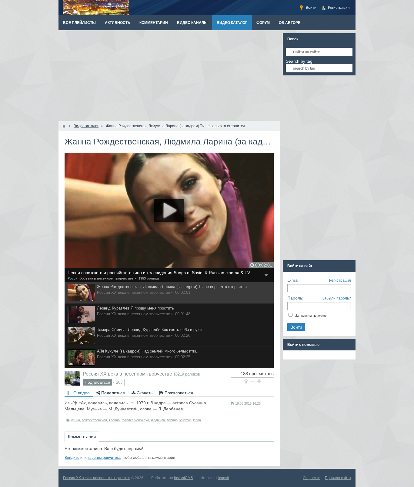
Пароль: (295, 298)
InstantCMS (183, 478)
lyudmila (185, 420)
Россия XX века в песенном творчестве (100, 278)
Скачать (143, 392)
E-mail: (294, 280)
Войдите (72, 458)
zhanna (114, 420)
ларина (172, 420)
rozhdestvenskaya (135, 420)
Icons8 (223, 478)
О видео (81, 392)
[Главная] (64, 126)
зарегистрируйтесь (104, 458)
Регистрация (340, 280)
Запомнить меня (311, 315)
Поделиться (112, 392)
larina (197, 420)
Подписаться (97, 382)
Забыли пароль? (336, 298)
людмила (158, 420)
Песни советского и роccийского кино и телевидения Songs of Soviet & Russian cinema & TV (159, 272)
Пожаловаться (178, 392)
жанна (75, 420)
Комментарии (82, 436)
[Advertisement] (169, 75)
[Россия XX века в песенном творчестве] (72, 378)
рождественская (94, 420)
